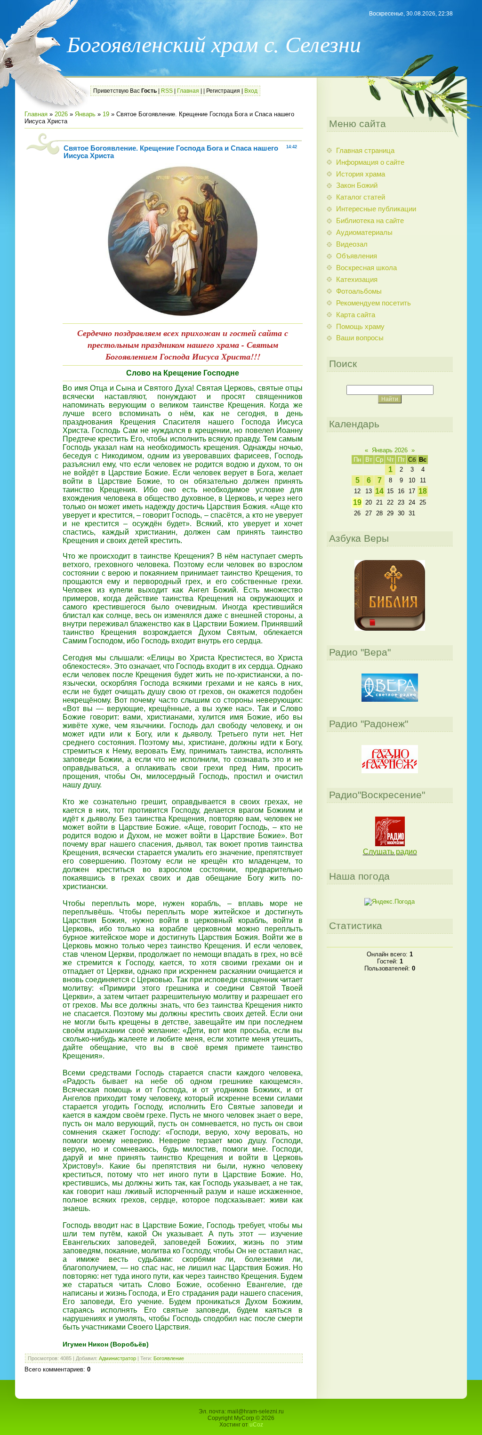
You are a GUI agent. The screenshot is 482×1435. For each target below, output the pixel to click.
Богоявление (168, 1358)
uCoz (256, 1424)
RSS (167, 91)
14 (379, 491)
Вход (250, 91)
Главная (188, 91)
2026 (61, 114)
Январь (85, 114)
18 (422, 491)
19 (106, 114)
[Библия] (389, 628)
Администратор (117, 1358)
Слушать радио (390, 852)
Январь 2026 (390, 450)
